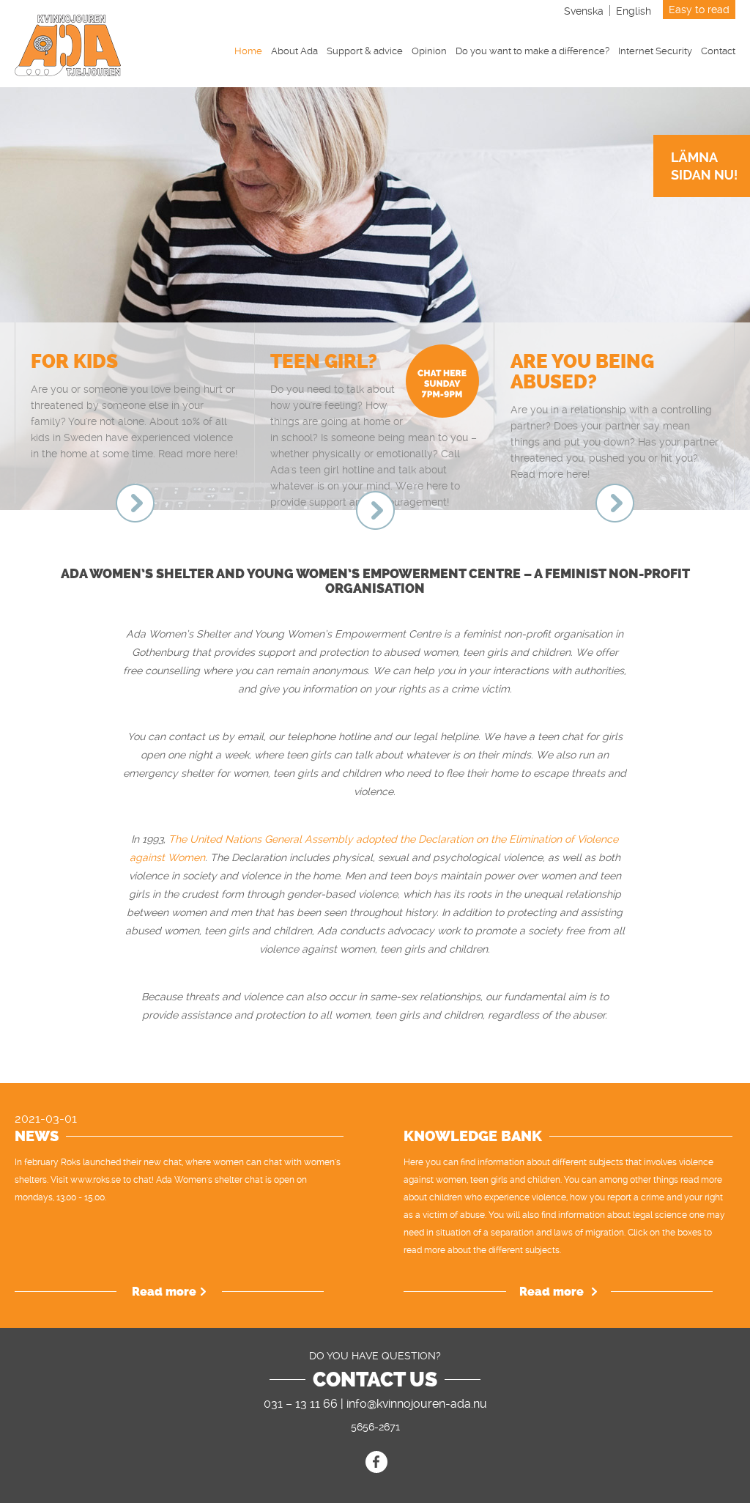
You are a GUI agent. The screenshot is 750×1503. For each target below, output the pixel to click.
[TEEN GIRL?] (375, 510)
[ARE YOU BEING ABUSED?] (614, 503)
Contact (718, 50)
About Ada (294, 50)
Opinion (429, 50)
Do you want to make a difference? (532, 50)
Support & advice (365, 50)
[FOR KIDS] (135, 503)
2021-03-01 (46, 1119)
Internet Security (655, 50)
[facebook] (376, 1462)
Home (248, 50)
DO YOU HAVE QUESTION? (375, 1356)
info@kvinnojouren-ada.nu (416, 1404)
